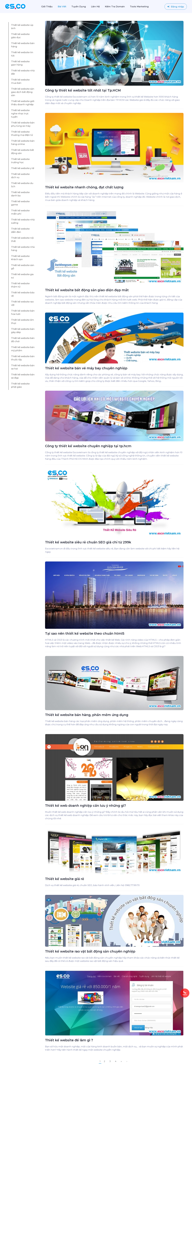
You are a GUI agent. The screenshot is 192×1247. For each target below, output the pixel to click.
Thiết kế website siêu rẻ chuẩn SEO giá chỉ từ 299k (88, 542)
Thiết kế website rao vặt (22, 303)
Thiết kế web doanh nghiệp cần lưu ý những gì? (85, 806)
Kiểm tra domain (115, 6)
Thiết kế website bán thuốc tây (23, 358)
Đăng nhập (177, 6)
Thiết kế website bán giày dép (23, 331)
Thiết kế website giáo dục (20, 36)
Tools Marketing (139, 6)
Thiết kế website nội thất (22, 239)
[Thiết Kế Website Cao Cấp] (15, 6)
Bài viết (62, 6)
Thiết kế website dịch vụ (20, 176)
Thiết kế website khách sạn (20, 258)
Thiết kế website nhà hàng (23, 249)
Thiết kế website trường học (20, 161)
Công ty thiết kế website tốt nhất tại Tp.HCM (83, 90)
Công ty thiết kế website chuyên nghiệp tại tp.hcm (88, 446)
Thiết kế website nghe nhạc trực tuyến (20, 113)
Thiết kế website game (20, 203)
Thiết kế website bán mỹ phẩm (23, 349)
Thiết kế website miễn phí (20, 212)
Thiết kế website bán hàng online (23, 142)
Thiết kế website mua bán (20, 81)
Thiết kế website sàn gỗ (22, 267)
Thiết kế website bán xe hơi (23, 367)
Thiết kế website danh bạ (20, 194)
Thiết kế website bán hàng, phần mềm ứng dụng (86, 715)
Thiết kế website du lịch (22, 185)
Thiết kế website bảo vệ (22, 294)
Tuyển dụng (78, 6)
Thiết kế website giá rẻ (64, 879)
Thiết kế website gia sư (22, 276)
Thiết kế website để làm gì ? (69, 1040)
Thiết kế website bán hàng (23, 45)
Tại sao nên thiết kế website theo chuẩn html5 (84, 633)
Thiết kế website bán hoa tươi (23, 312)
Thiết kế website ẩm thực (22, 321)
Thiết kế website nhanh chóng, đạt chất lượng (84, 187)
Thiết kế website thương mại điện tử (22, 133)
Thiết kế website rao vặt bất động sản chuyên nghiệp (90, 951)
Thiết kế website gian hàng (20, 63)
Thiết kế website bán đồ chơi (23, 340)
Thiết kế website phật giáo (20, 385)
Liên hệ (95, 6)
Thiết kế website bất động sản (22, 152)
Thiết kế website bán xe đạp (23, 376)
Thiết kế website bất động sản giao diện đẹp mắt (87, 290)
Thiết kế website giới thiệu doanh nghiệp (22, 103)
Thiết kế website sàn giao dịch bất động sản (22, 92)
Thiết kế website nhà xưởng (23, 221)
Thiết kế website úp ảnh (22, 27)
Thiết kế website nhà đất (23, 72)
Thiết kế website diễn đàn (20, 230)
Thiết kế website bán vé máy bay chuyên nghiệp (86, 368)
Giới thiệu (47, 6)
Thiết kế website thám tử (20, 285)
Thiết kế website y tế (22, 168)
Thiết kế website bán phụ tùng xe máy (23, 124)
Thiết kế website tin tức (22, 54)
